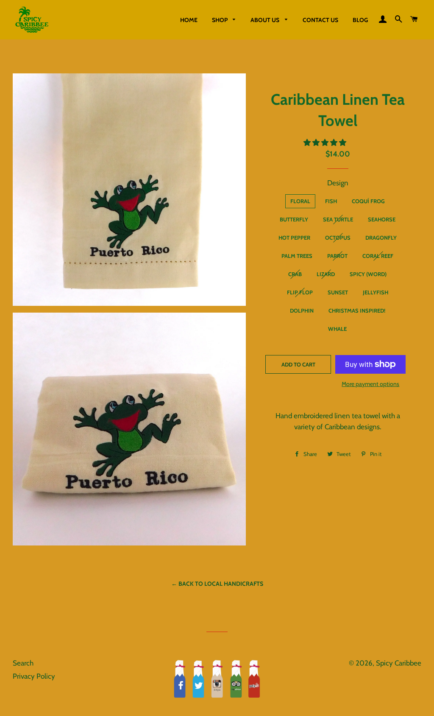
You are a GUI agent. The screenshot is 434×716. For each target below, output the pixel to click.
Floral (300, 201)
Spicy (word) (368, 274)
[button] (325, 142)
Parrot (337, 255)
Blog (360, 20)
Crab (295, 274)
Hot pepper (294, 237)
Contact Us (320, 20)
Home (189, 20)
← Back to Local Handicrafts (217, 583)
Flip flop (300, 292)
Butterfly (294, 219)
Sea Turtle (338, 219)
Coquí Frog (368, 201)
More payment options (370, 384)
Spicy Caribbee (398, 663)
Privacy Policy (34, 676)
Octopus (338, 237)
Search (23, 663)
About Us (265, 20)
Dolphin (302, 310)
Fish (331, 201)
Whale (337, 328)
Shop (220, 20)
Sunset (338, 292)
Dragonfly (381, 237)
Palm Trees (296, 255)
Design (337, 183)
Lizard (326, 274)
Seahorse (381, 219)
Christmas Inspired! (356, 310)
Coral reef (377, 255)
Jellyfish (375, 292)
